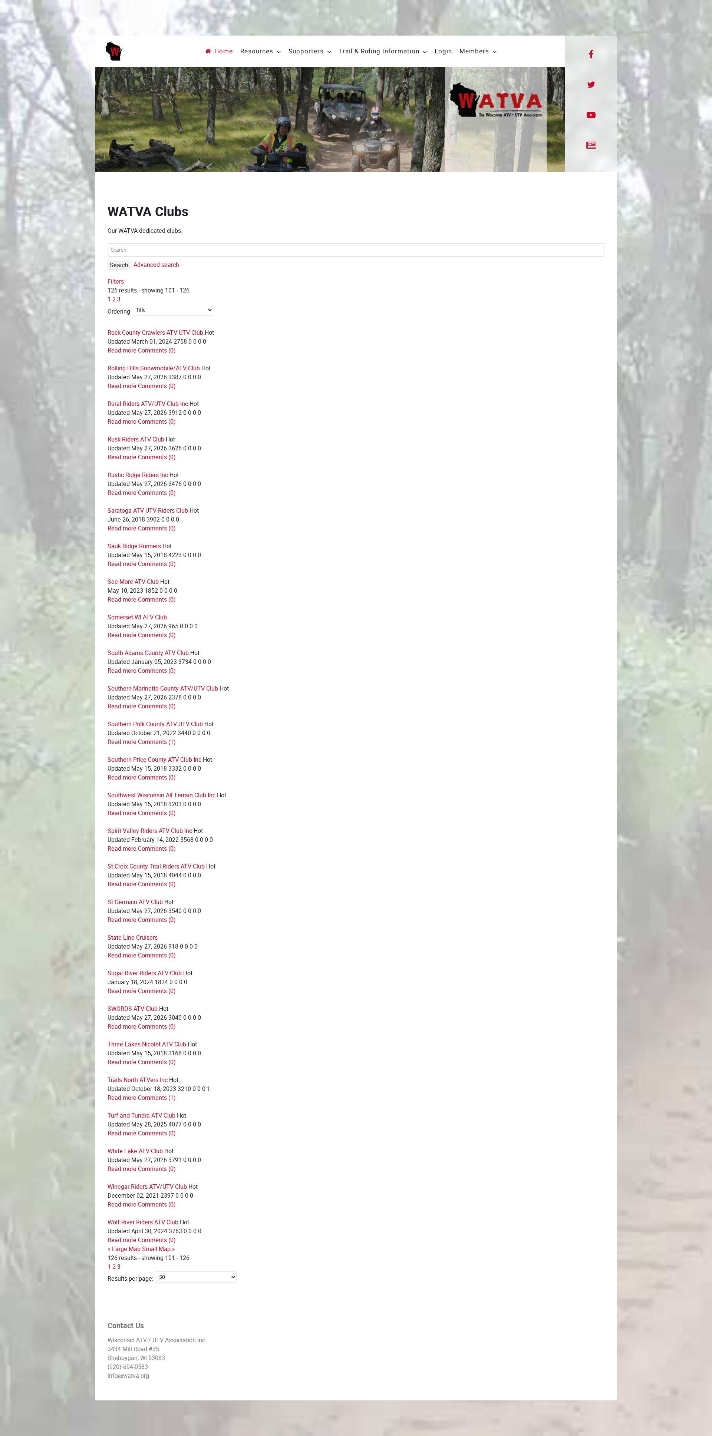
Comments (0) (157, 350)
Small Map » (158, 1249)
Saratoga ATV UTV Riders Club (148, 510)
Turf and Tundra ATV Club (141, 1115)
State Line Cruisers (133, 937)
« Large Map (124, 1249)
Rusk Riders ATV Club (136, 439)
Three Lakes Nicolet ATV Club (147, 1044)
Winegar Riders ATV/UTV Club (147, 1186)
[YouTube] (591, 115)
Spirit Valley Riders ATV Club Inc (150, 831)
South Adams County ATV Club (148, 653)
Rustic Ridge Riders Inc (138, 475)
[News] (591, 145)
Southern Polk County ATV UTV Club (155, 724)
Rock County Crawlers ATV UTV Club (155, 332)
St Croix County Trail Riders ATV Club (156, 866)
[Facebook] (591, 54)
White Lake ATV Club (135, 1151)
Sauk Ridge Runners (134, 546)
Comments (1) (157, 742)
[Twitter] (591, 85)
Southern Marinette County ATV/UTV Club (163, 688)
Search (119, 265)
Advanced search (156, 265)
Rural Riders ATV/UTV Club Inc (148, 404)
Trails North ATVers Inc (138, 1080)
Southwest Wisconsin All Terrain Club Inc (161, 795)
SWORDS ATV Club (133, 1009)
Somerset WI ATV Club (137, 617)
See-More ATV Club (133, 582)
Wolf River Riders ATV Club (143, 1222)
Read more (122, 350)
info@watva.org (128, 1376)
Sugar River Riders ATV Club (145, 973)
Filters (116, 281)
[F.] (114, 51)
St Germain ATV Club (135, 902)
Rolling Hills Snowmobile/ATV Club (154, 368)
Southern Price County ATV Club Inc (154, 759)
